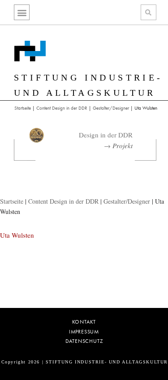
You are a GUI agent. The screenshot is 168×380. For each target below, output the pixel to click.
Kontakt (84, 322)
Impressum (84, 332)
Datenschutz (84, 341)
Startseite (22, 108)
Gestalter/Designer (111, 108)
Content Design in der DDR (61, 108)
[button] (22, 12)
